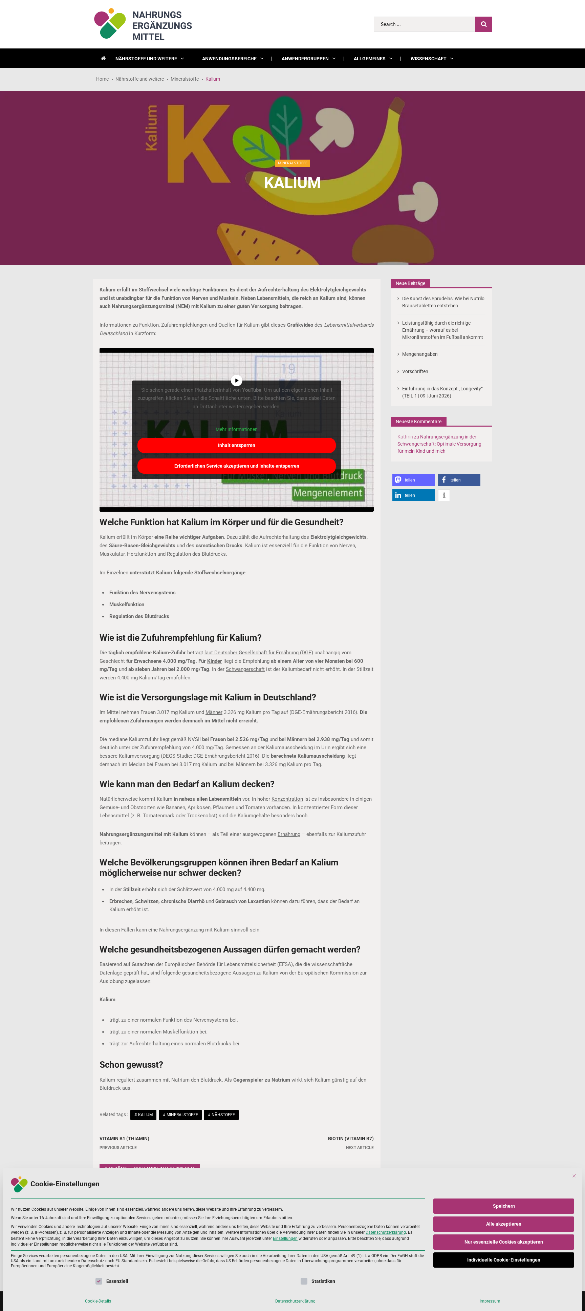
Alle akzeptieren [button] (503, 1224)
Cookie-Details (98, 1301)
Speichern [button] (504, 1206)
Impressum (490, 1301)
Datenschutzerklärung (386, 1232)
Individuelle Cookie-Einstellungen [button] (503, 1260)
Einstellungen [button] (285, 1238)
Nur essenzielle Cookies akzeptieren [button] (503, 1242)
